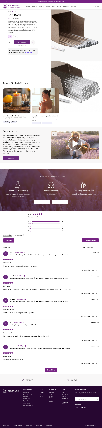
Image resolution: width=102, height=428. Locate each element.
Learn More (11, 158)
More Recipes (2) (35, 83)
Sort (84, 247)
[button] (34, 6)
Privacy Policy (6, 425)
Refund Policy (39, 425)
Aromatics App (26, 403)
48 (15, 36)
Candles (6, 121)
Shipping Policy (26, 398)
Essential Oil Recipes (65, 395)
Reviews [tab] (7, 235)
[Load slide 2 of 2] (6, 2)
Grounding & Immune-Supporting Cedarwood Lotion (45, 116)
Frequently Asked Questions (27, 395)
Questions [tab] (19, 235)
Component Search (65, 403)
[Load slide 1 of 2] (4, 2)
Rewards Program (51, 400)
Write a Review (92, 240)
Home (9, 11)
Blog (63, 392)
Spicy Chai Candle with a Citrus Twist (13, 116)
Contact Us (26, 392)
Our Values (42, 202)
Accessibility (49, 425)
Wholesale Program (51, 393)
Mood (13, 121)
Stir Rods (14, 11)
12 (10, 36)
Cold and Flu (36, 123)
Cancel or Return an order (28, 406)
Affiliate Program (51, 397)
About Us (60, 202)
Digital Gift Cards (27, 400)
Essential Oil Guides (65, 399)
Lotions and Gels (47, 123)
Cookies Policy (29, 425)
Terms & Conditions (17, 425)
